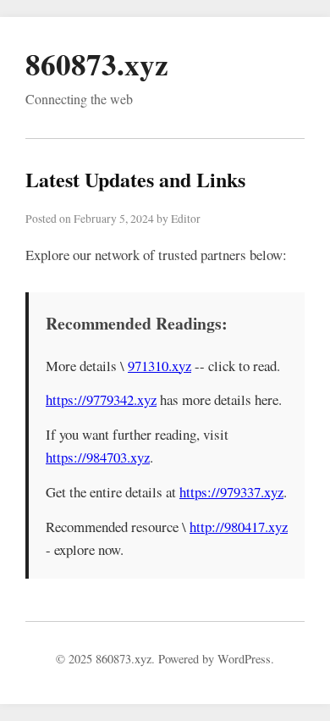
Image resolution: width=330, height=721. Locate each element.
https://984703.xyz (98, 457)
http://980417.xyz (239, 526)
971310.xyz (159, 365)
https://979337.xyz (231, 492)
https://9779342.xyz (101, 399)
